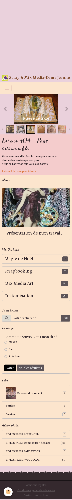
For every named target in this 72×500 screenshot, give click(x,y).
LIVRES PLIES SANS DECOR (35, 451)
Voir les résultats (30, 368)
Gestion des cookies (36, 495)
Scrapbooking (18, 271)
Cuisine (35, 414)
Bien (11, 349)
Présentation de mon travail (34, 233)
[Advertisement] (36, 36)
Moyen (13, 341)
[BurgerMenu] (7, 88)
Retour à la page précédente (19, 171)
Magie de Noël (18, 258)
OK (66, 318)
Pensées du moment (41, 393)
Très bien (14, 356)
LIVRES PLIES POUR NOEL (35, 434)
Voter (10, 368)
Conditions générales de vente (36, 490)
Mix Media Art (18, 283)
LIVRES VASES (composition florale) (35, 442)
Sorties (35, 405)
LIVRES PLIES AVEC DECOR (35, 459)
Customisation (18, 296)
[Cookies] (8, 491)
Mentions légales (36, 485)
